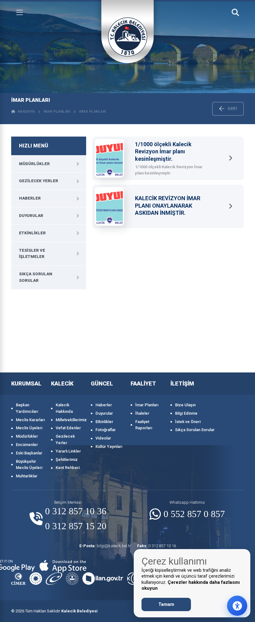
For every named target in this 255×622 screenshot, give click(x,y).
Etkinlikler (32, 233)
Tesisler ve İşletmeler (32, 253)
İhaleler (142, 413)
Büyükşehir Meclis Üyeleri (29, 464)
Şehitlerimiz (67, 459)
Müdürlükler (34, 163)
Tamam (166, 604)
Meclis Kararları (30, 419)
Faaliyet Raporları (143, 424)
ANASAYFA (25, 112)
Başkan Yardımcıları (27, 408)
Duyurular (31, 215)
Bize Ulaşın (185, 405)
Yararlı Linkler (68, 451)
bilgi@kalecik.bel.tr (105, 545)
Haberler (30, 198)
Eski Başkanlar (29, 453)
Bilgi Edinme (186, 413)
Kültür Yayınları (108, 446)
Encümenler (27, 444)
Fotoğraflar (105, 429)
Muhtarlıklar (26, 476)
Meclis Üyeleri (29, 428)
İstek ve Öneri (188, 421)
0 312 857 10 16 (156, 545)
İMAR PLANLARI (92, 112)
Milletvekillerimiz (70, 419)
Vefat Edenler (68, 428)
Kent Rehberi (68, 467)
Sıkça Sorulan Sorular (35, 277)
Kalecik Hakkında (64, 408)
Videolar (103, 438)
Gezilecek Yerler (38, 180)
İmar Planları (57, 112)
